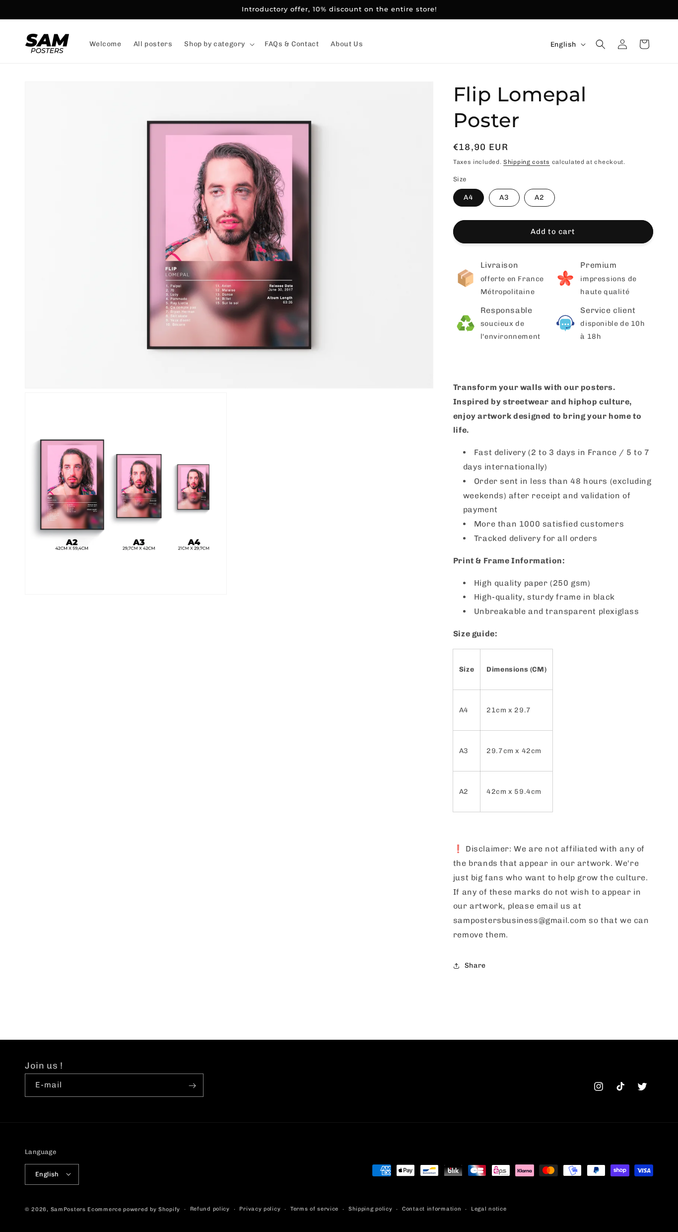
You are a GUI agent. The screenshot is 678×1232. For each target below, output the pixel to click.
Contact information (431, 1208)
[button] (218, 44)
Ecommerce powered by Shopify (133, 1209)
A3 (504, 197)
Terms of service (314, 1208)
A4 (469, 197)
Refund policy (210, 1208)
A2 (539, 197)
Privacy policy (259, 1208)
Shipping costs (526, 161)
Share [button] (475, 965)
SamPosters (68, 1209)
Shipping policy (370, 1208)
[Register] (192, 1085)
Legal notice (488, 1208)
